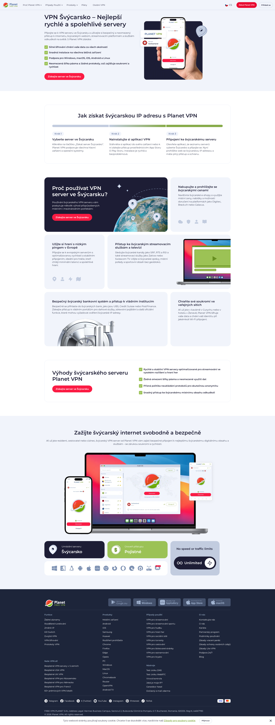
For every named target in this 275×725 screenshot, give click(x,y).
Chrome (107, 644)
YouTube (102, 701)
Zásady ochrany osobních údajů (215, 644)
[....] (9, 5)
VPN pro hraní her (155, 632)
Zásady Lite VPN (207, 648)
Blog (201, 657)
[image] (54, 568)
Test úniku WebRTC (156, 674)
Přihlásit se (266, 5)
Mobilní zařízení (110, 620)
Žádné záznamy (52, 620)
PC (104, 661)
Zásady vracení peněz (209, 640)
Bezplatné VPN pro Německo (59, 682)
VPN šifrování (51, 640)
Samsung (107, 632)
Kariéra (202, 628)
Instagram (118, 701)
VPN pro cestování (155, 644)
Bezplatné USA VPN (54, 670)
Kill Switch (49, 632)
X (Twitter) (86, 701)
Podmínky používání (209, 636)
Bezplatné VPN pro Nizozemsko (60, 678)
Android (107, 624)
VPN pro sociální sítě (156, 636)
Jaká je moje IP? (154, 683)
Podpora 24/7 (205, 653)
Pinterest (134, 701)
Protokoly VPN (51, 644)
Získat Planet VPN (247, 5)
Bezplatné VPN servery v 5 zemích (61, 666)
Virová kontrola (154, 678)
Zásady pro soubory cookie (179, 720)
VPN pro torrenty (155, 640)
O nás (202, 624)
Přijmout (206, 721)
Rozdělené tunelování (55, 624)
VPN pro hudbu (154, 628)
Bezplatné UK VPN (53, 674)
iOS (104, 628)
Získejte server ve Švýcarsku (64, 76)
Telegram (53, 701)
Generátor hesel (154, 687)
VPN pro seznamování (157, 653)
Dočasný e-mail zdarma (158, 691)
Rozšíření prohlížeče (113, 640)
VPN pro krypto (154, 657)
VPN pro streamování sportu (160, 624)
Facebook (69, 701)
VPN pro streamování (157, 620)
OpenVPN (107, 685)
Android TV (108, 690)
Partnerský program (209, 632)
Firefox (106, 648)
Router (106, 681)
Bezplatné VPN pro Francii (57, 686)
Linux (105, 673)
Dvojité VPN (50, 636)
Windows (107, 665)
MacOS (106, 669)
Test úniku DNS (154, 670)
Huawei (106, 636)
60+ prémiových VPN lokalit (58, 691)
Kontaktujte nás (207, 620)
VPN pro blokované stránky (160, 648)
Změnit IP (49, 628)
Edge (105, 653)
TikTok (149, 701)
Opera (106, 657)
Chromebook (109, 677)
